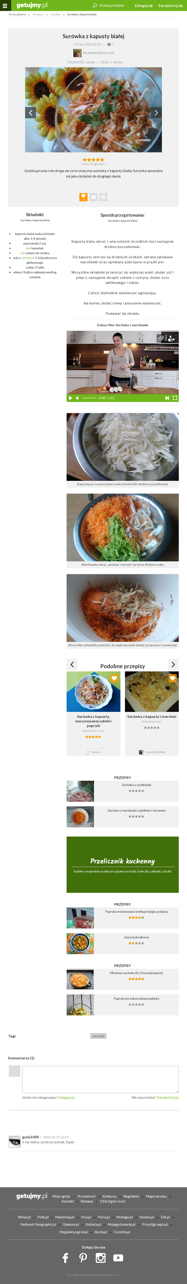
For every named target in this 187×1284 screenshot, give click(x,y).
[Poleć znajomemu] (93, 197)
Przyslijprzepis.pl (155, 1224)
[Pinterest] (84, 1257)
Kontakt (68, 1201)
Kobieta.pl (93, 1224)
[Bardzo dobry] (98, 159)
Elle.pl (165, 1217)
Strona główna (17, 14)
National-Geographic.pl (38, 1224)
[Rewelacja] (102, 159)
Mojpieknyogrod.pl (73, 1232)
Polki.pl (43, 1217)
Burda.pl (101, 1232)
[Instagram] (102, 1257)
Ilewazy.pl (146, 1217)
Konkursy (109, 1196)
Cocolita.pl (122, 1232)
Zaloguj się (144, 5)
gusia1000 (30, 1137)
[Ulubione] (114, 678)
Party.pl (104, 1217)
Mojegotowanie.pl (121, 1224)
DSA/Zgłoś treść (113, 1201)
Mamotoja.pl (64, 1217)
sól (22, 253)
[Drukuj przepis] (103, 197)
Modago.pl (124, 1217)
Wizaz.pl (24, 1217)
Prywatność (87, 1196)
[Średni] (89, 159)
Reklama (87, 1201)
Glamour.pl (71, 1224)
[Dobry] (93, 159)
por (28, 248)
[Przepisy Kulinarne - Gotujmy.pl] (32, 5)
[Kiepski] (85, 159)
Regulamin (131, 1196)
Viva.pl (86, 1217)
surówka (98, 1036)
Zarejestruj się (170, 5)
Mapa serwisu (156, 1196)
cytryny (26, 258)
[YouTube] (119, 1257)
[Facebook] (66, 1257)
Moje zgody (61, 1196)
